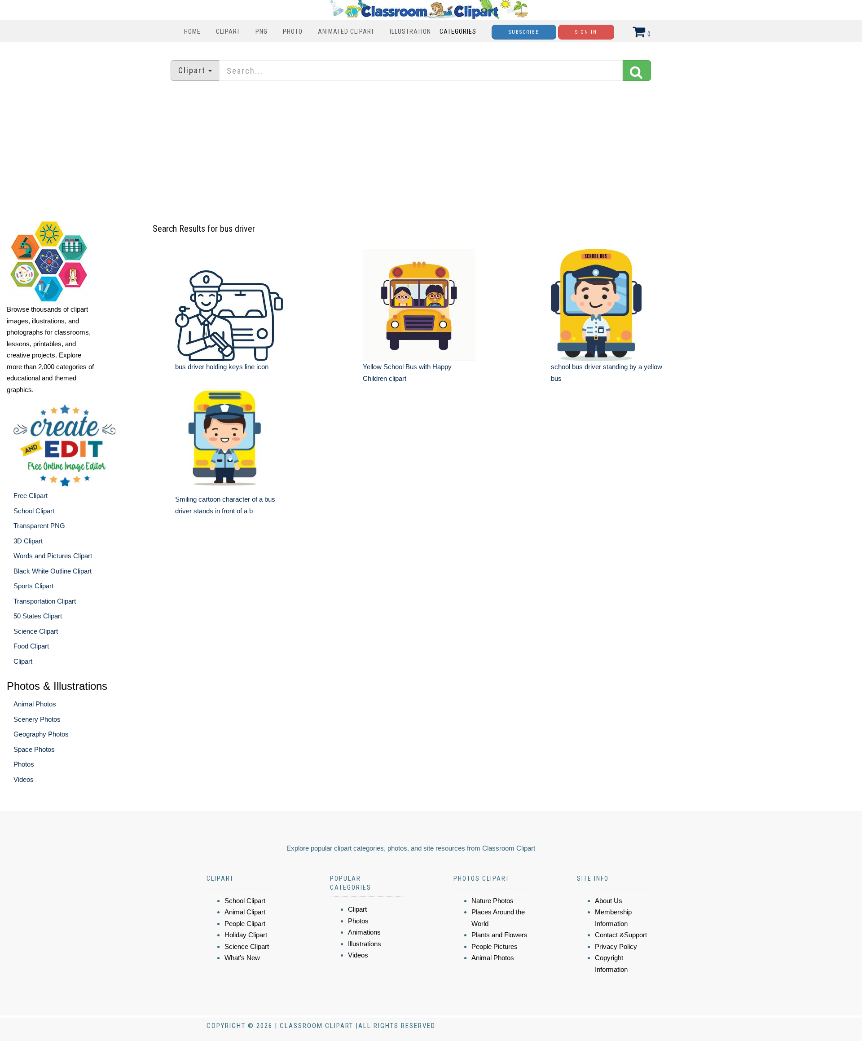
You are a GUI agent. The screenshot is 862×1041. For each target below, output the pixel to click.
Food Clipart (31, 646)
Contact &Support (621, 935)
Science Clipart (35, 631)
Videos (23, 779)
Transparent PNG (39, 525)
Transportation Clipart (44, 601)
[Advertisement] (431, 150)
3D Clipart (28, 541)
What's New (242, 958)
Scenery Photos (37, 719)
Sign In (586, 32)
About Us (608, 900)
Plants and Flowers (499, 935)
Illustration (410, 31)
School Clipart (33, 511)
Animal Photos (34, 704)
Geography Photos (41, 734)
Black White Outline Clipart (52, 571)
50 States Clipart (37, 616)
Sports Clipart (33, 586)
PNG (261, 31)
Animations (364, 932)
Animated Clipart (346, 31)
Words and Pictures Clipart (52, 556)
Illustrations (364, 944)
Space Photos (34, 749)
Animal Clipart (244, 912)
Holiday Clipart (245, 935)
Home (192, 31)
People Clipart (244, 923)
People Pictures (494, 946)
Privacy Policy (616, 946)
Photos (23, 764)
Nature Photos (492, 900)
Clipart (228, 31)
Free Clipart (30, 495)
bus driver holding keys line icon (221, 367)
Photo (293, 31)
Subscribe (524, 32)
